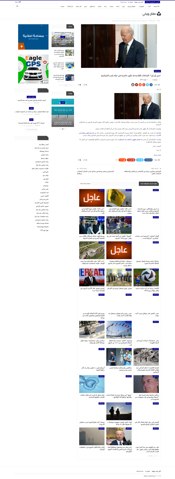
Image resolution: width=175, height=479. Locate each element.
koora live (124, 2)
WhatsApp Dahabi (43, 227)
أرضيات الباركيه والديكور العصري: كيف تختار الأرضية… (31, 100)
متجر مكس (45, 189)
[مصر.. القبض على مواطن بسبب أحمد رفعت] (146, 302)
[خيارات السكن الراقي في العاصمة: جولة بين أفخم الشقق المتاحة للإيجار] (62, 113)
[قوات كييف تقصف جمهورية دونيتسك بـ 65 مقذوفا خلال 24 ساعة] (119, 411)
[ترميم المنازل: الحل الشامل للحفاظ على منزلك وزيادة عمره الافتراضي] (69, 52)
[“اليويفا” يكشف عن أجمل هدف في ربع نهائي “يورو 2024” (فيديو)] (119, 225)
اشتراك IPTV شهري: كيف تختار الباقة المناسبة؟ (31, 123)
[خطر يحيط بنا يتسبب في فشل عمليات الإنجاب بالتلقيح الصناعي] (92, 384)
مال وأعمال (70, 6)
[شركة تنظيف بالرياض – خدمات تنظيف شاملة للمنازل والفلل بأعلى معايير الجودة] (69, 65)
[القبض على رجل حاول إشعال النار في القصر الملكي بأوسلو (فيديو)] (146, 411)
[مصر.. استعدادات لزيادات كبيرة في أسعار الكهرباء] (146, 330)
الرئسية (155, 6)
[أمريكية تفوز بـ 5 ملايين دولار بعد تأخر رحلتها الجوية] (92, 357)
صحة (105, 6)
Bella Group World (43, 223)
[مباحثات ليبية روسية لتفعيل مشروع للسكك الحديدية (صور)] (146, 250)
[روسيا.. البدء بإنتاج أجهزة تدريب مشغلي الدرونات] (92, 411)
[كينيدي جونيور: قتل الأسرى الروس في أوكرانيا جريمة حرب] (92, 277)
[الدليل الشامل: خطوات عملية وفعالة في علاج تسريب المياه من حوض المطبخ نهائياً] (62, 39)
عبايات (47, 182)
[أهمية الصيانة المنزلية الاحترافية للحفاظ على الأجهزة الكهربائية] (69, 77)
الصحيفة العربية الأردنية (42, 203)
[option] (63, 113)
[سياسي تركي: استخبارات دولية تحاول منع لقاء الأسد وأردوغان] (92, 330)
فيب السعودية (44, 192)
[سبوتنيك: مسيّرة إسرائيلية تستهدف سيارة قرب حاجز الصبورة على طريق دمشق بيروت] (119, 250)
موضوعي (46, 185)
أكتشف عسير (45, 196)
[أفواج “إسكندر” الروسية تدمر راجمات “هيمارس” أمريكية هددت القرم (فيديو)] (146, 225)
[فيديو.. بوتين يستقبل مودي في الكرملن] (119, 277)
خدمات (63, 37)
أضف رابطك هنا (44, 144)
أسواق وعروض (131, 6)
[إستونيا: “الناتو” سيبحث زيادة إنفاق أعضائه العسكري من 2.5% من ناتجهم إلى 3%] (119, 330)
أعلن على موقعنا (138, 2)
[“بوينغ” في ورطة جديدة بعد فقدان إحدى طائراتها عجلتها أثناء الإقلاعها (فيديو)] (119, 384)
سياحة (117, 6)
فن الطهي (92, 6)
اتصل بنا (130, 2)
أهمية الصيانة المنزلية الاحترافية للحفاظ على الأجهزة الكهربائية (58, 77)
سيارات (111, 6)
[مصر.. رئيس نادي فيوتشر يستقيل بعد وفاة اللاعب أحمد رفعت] (119, 302)
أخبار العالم (157, 71)
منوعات (62, 6)
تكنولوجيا (141, 6)
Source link (157, 155)
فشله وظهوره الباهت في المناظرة (129, 139)
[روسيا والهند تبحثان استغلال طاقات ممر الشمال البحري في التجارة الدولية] (92, 225)
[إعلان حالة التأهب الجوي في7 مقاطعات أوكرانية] (92, 436)
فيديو (85, 6)
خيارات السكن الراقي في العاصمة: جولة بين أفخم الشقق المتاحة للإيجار (63, 123)
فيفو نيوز (46, 179)
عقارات (99, 6)
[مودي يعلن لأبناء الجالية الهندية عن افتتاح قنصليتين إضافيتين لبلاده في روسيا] (92, 302)
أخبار (149, 6)
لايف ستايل (78, 6)
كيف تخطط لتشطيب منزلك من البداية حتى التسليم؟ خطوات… (31, 111)
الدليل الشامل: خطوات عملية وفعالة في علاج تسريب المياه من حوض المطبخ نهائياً (63, 42)
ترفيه (123, 6)
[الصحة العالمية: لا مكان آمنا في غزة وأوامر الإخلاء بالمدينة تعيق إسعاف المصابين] (146, 357)
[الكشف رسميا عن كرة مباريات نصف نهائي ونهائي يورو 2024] (146, 277)
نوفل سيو (46, 175)
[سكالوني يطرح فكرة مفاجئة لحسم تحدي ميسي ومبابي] (119, 357)
